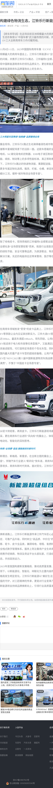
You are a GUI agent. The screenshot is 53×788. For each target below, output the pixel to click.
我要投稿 (4, 755)
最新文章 (4, 12)
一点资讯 (27, 749)
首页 (49, 4)
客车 (3, 609)
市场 (16, 12)
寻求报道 (4, 743)
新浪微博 (19, 755)
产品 (31, 12)
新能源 (13, 609)
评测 (38, 12)
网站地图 (29, 755)
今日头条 (19, 736)
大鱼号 (28, 736)
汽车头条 (27, 743)
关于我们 (4, 736)
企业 (22, 12)
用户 (47, 12)
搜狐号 (37, 743)
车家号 (18, 743)
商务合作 (4, 749)
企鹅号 (18, 749)
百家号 (37, 736)
